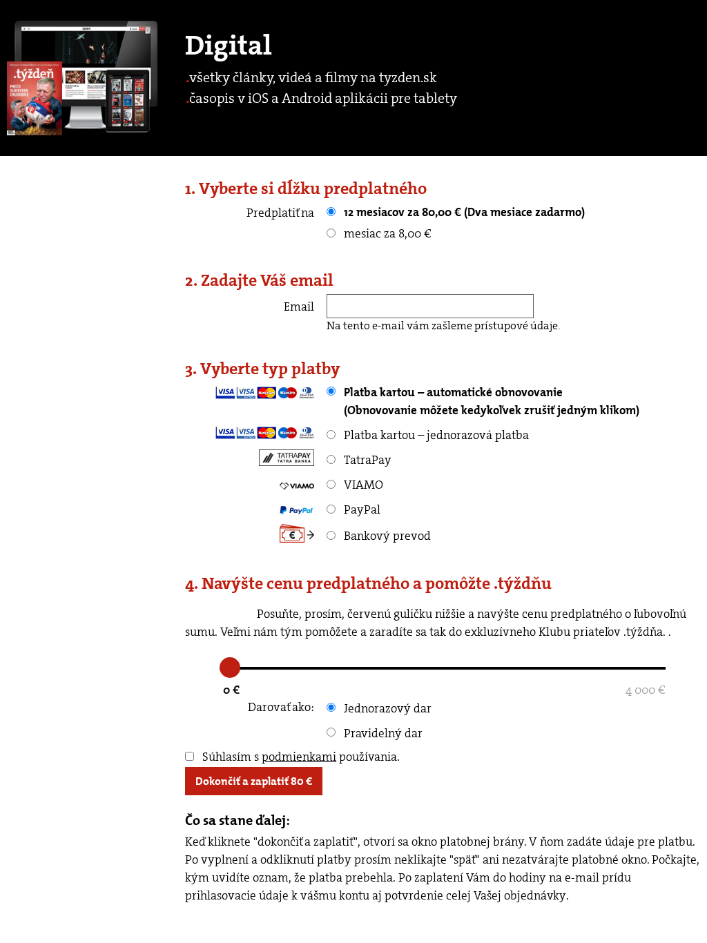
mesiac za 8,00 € (386, 233)
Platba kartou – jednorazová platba (435, 435)
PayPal (360, 509)
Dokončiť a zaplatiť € (253, 781)
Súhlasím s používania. (300, 756)
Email (299, 306)
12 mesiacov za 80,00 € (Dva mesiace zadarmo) (463, 212)
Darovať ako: (281, 706)
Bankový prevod (386, 535)
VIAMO (362, 484)
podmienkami (299, 756)
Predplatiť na (280, 212)
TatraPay (366, 459)
